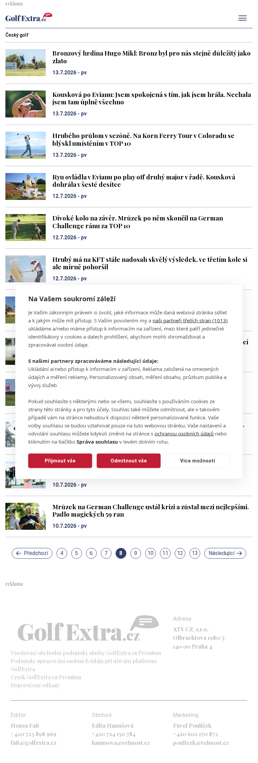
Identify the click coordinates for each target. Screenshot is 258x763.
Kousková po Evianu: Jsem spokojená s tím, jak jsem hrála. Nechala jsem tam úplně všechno (151, 98)
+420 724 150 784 (113, 733)
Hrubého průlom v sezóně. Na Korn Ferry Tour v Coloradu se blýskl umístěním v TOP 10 (143, 139)
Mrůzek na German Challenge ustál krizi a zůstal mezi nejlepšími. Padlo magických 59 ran (150, 510)
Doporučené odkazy (35, 685)
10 (150, 553)
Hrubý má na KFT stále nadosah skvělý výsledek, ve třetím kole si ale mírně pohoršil (149, 263)
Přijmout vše (60, 461)
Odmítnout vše (129, 461)
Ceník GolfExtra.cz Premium (46, 677)
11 (165, 553)
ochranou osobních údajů (184, 433)
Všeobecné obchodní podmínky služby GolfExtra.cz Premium (86, 652)
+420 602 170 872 (195, 733)
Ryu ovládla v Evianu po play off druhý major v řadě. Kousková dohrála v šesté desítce (143, 180)
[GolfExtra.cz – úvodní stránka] (28, 17)
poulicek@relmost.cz (201, 742)
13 (195, 553)
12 (180, 553)
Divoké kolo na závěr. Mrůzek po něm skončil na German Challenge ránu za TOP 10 (137, 221)
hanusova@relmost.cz (121, 742)
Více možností (197, 461)
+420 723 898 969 (33, 733)
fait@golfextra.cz (33, 742)
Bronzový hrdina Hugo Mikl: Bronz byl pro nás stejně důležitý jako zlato (151, 56)
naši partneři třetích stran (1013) (190, 320)
